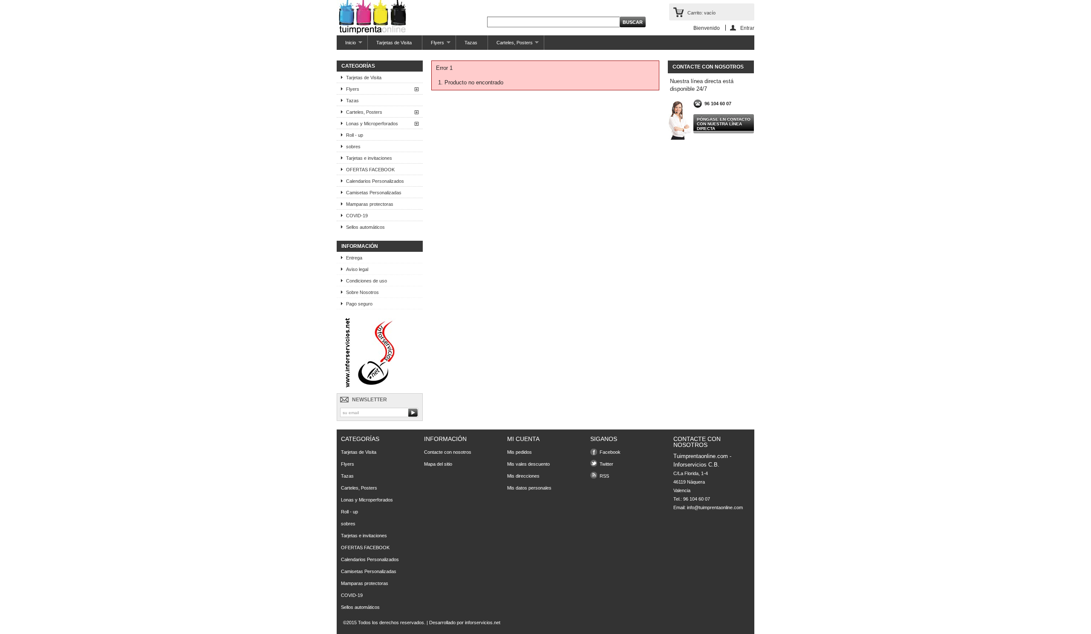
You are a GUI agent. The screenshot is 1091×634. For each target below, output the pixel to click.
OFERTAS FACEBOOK (370, 169)
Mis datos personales (529, 487)
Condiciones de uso (366, 280)
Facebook (610, 452)
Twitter (606, 464)
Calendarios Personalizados (375, 181)
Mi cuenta (523, 438)
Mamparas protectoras (369, 204)
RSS (604, 475)
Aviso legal (357, 269)
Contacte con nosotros (447, 452)
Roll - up (354, 135)
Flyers (433, 45)
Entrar (747, 28)
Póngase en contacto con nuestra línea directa (723, 124)
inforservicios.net (482, 622)
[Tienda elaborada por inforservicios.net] (377, 385)
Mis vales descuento (528, 464)
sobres (353, 146)
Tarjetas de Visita (394, 42)
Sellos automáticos (365, 227)
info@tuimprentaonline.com (715, 507)
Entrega (354, 257)
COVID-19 (357, 215)
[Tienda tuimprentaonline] (372, 17)
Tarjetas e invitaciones (369, 158)
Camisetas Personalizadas (373, 192)
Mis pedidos (519, 452)
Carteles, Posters (510, 45)
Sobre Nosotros (362, 292)
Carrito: (701, 12)
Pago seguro (359, 303)
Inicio (346, 45)
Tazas (471, 42)
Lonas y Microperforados (372, 123)
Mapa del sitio (438, 464)
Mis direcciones (523, 475)
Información (359, 246)
